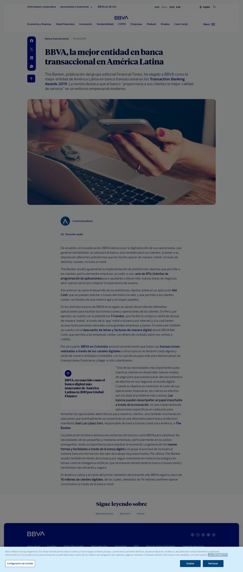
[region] (121, 559)
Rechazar (213, 563)
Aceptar (190, 563)
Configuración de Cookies (20, 563)
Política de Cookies (217, 555)
